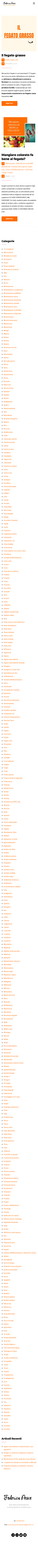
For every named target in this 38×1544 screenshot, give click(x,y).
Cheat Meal (7, 507)
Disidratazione (8, 676)
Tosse (6, 1368)
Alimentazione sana (10, 307)
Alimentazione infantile (11, 303)
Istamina (6, 903)
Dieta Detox (8, 629)
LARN (6, 917)
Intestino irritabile (9, 873)
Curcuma (7, 585)
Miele (5, 1022)
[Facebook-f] (13, 1535)
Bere (5, 412)
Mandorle (7, 958)
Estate (6, 724)
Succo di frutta (9, 1321)
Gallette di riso (8, 788)
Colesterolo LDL (9, 541)
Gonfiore (6, 815)
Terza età (7, 1341)
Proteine (6, 1199)
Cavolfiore (7, 483)
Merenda (7, 1002)
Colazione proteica (10, 534)
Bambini (6, 395)
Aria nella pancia (9, 361)
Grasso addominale (10, 822)
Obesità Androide (10, 1070)
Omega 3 (7, 1076)
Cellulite (6, 493)
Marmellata (7, 965)
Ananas (6, 337)
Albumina (7, 280)
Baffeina (6, 391)
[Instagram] (17, 1535)
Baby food (7, 385)
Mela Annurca (8, 978)
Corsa (6, 568)
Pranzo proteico (9, 1171)
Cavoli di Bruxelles (10, 486)
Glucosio (6, 809)
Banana (6, 398)
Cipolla (6, 524)
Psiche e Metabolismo (11, 1205)
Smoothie (7, 1273)
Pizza (5, 1144)
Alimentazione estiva (11, 297)
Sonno (6, 1276)
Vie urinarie (7, 1399)
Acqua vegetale (9, 266)
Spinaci (6, 1287)
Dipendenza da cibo (10, 673)
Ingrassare (7, 846)
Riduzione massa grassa (12, 1232)
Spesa (6, 1283)
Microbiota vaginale (10, 1015)
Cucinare (7, 578)
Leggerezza (8, 924)
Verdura (6, 1392)
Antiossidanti (8, 354)
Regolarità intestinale (11, 1222)
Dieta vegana (8, 642)
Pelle (5, 1114)
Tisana (6, 1365)
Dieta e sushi (8, 636)
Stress (6, 1317)
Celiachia (7, 490)
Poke (5, 1148)
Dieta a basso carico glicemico (14, 622)
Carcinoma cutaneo (10, 466)
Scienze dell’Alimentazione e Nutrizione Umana (20, 1253)
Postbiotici (7, 1161)
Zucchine (7, 1429)
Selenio (6, 1256)
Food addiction (9, 761)
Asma (5, 368)
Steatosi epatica (9, 1300)
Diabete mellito (9, 615)
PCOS (5, 1110)
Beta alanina (8, 415)
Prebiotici (7, 1175)
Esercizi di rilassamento (12, 717)
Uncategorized (9, 1378)
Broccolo (7, 429)
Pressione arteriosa (10, 1182)
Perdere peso (8, 1117)
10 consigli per (9, 249)
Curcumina (7, 588)
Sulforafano (8, 1327)
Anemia (6, 341)
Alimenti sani (8, 324)
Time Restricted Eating (11, 1348)
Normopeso (8, 1049)
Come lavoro (8, 547)
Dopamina (7, 693)
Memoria (7, 988)
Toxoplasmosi (8, 1375)
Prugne (6, 1202)
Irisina (5, 900)
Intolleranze (8, 883)
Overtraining (8, 1087)
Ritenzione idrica (9, 1243)
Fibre (5, 751)
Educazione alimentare (11, 700)
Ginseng (6, 798)
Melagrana (7, 982)
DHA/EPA (7, 605)
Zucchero (7, 1426)
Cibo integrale (8, 514)
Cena (5, 497)
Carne (6, 469)
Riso (5, 1236)
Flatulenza (7, 754)
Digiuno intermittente (11, 659)
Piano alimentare (9, 1131)
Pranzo (6, 1168)
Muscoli (6, 1036)
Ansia (5, 351)
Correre (6, 564)
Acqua (6, 263)
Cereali (6, 500)
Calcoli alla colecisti (10, 439)
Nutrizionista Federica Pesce (14, 1063)
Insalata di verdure (10, 856)
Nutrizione (7, 1053)
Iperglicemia (8, 893)
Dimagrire (7, 666)
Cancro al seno (9, 449)
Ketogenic (7, 907)
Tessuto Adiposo (9, 1344)
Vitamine (7, 1412)
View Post (9, 103)
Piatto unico (8, 1138)
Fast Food (7, 734)
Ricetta (6, 1229)
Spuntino (7, 1293)
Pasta (5, 1100)
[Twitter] (21, 1535)
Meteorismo (8, 1009)
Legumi (6, 927)
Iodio (5, 890)
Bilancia (6, 422)
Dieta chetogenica (10, 625)
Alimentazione (10, 163)
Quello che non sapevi (11, 1215)
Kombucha (7, 914)
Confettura (7, 554)
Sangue (6, 1249)
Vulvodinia (7, 1416)
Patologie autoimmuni (11, 1107)
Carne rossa (8, 473)
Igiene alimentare (9, 842)
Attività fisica (8, 371)
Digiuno (6, 656)
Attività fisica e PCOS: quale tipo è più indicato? (20, 1459)
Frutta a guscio (9, 775)
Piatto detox (8, 1134)
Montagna (7, 1032)
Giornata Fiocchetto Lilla (12, 802)
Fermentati (7, 744)
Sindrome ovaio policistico (13, 1266)
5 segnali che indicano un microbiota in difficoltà (20, 1462)
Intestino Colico (9, 870)
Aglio (5, 273)
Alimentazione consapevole (13, 290)
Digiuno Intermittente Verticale (14, 663)
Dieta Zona (7, 646)
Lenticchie (7, 931)
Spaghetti (7, 1280)
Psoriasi (6, 1212)
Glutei (5, 812)
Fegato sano (14, 60)
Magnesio (7, 948)
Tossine (6, 1371)
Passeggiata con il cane (12, 1097)
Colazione (7, 530)
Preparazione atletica (11, 1178)
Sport (5, 1290)
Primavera (7, 1192)
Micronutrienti (8, 1019)
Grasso (6, 819)
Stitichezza (7, 1307)
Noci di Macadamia (10, 1046)
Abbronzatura (8, 252)
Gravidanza (7, 826)
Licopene (7, 934)
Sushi (5, 1331)
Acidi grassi (7, 259)
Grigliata (6, 829)
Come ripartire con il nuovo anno (15, 551)
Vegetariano (8, 1388)
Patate (6, 1104)
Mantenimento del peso (12, 961)
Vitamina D (7, 1405)
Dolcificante (8, 686)
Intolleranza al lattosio (11, 880)
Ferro (5, 747)
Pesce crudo (8, 1127)
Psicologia (7, 1209)
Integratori (7, 863)
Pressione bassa (9, 1185)
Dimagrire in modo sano (12, 670)
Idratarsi (6, 836)
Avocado (7, 381)
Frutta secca (8, 781)
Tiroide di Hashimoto (11, 1358)
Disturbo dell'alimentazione (13, 680)
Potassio (7, 1165)
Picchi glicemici (9, 1141)
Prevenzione (8, 1188)
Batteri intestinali (9, 408)
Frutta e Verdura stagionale (13, 778)
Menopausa (8, 992)
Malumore (7, 954)
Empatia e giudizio (10, 710)
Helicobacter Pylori (10, 832)
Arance (6, 358)
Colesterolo (8, 537)
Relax (5, 1226)
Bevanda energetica (10, 419)
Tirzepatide (7, 1361)
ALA (5, 276)
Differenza (7, 649)
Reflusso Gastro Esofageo (13, 1219)
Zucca (6, 1422)
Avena (6, 378)
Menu (5, 998)
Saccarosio (7, 1246)
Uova (5, 1382)
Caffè (5, 436)
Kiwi (5, 910)
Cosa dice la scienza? (11, 571)
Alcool (6, 283)
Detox (6, 602)
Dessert (6, 598)
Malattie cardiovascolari (12, 951)
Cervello (6, 503)
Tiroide (6, 1355)
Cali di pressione (9, 442)
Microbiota (7, 1012)
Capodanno (7, 456)
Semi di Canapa (9, 1263)
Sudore (6, 1324)
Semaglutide (8, 1260)
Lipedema (7, 937)
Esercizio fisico (9, 720)
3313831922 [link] (20, 1521)
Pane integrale (8, 1090)
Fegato (7, 60)
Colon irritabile (8, 544)
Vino (5, 1402)
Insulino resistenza (10, 859)
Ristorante (7, 1239)
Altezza (6, 334)
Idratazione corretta (10, 839)
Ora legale (7, 1083)
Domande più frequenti (19, 166)
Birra (5, 425)
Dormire (6, 697)
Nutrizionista (8, 1059)
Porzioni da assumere (11, 1158)
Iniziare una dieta (9, 849)
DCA (5, 595)
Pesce (6, 1124)
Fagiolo (6, 731)
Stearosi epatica (9, 1297)
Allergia (6, 330)
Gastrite (6, 795)
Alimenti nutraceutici (10, 320)
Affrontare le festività (11, 269)
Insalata (6, 853)
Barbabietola (6, 166)
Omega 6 (7, 1080)
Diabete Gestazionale (11, 612)
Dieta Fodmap (8, 639)
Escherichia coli (9, 714)
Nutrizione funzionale (11, 1056)
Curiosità (7, 592)
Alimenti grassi (9, 317)
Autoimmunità (8, 374)
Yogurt (6, 1419)
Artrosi (6, 364)
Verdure (10, 172)
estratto (6, 727)
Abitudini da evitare (10, 256)
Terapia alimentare (10, 1338)
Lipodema (7, 941)
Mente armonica (9, 995)
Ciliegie (6, 517)
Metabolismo (8, 1005)
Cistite (6, 527)
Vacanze (7, 1385)
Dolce (6, 683)
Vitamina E (7, 1409)
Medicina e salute (10, 975)
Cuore (6, 581)
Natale (6, 1039)
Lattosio (6, 920)
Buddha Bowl (8, 432)
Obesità (6, 1066)
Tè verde (7, 1334)
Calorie (6, 446)
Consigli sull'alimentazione (12, 558)
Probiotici (7, 1195)
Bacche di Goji (8, 388)
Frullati (6, 768)
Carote (6, 476)
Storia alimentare (9, 1314)
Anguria (6, 344)
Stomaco (7, 1310)
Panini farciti (8, 1093)
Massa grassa (8, 968)
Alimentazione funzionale (12, 300)
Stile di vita (7, 1304)
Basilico (6, 405)
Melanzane (7, 985)
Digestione (7, 653)
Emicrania (7, 707)
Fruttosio (7, 785)
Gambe (6, 792)
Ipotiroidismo (8, 897)
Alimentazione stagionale (12, 313)
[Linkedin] (25, 1535)
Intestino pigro (8, 876)
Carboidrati (7, 463)
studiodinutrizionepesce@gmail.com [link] (21, 1525)
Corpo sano (8, 561)
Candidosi (7, 453)
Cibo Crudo (7, 510)
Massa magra (8, 971)
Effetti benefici (9, 703)
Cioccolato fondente (11, 520)
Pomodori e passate (11, 1154)
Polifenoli (7, 1151)
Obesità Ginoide (9, 1073)
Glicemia (6, 805)
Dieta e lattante (9, 632)
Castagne (7, 480)
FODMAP (7, 758)
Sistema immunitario (10, 1270)
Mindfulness (8, 1026)
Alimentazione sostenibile (24, 163)
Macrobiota (7, 944)
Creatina (6, 575)
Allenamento (8, 327)
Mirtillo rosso (8, 1029)
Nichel (6, 1043)
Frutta (6, 771)
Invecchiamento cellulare (12, 887)
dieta (5, 619)
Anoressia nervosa (10, 347)
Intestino (7, 866)
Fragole (6, 765)
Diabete (6, 609)
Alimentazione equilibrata (12, 293)
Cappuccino (8, 459)
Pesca (6, 1121)
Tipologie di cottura (10, 1351)
